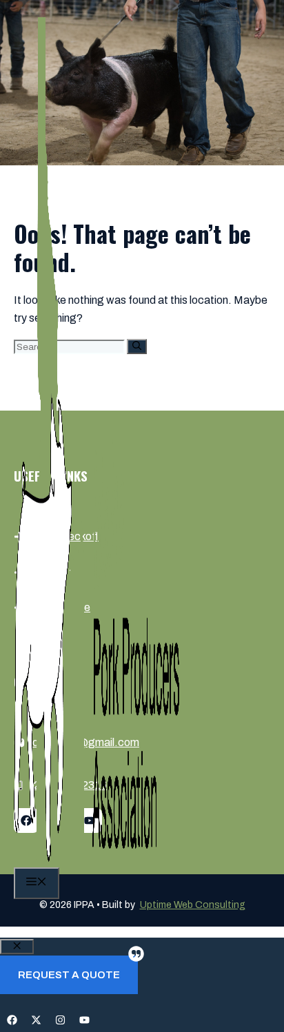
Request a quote (69, 974)
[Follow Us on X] (36, 1020)
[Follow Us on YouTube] (84, 1020)
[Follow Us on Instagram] (60, 1020)
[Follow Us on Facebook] (12, 1020)
